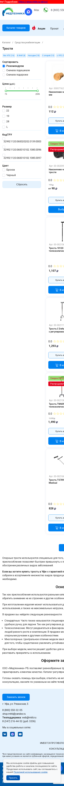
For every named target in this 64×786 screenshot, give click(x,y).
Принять (13, 778)
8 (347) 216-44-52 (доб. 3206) (19, 721)
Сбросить (21, 184)
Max (36, 10)
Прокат (54, 28)
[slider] (6, 91)
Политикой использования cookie (31, 772)
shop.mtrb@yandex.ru (14, 713)
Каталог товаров (16, 28)
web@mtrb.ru (19, 717)
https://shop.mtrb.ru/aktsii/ (30, 1)
